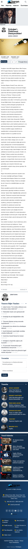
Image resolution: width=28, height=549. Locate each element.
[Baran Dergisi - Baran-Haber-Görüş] (13, 1)
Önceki (4, 289)
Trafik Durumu (8, 525)
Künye (21, 540)
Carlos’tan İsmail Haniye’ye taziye (13, 336)
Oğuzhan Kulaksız (15, 410)
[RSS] (21, 510)
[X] (9, 510)
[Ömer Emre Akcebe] (4, 405)
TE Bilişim (18, 547)
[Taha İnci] (4, 420)
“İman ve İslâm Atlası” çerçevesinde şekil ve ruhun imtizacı (17, 413)
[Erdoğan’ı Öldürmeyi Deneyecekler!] (14, 47)
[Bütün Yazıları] (26, 303)
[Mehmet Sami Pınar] (4, 397)
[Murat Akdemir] (4, 390)
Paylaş (5, 61)
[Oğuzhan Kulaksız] (4, 412)
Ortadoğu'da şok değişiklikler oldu (13, 316)
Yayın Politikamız (14, 542)
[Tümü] (26, 384)
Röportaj (8, 5)
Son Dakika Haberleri (19, 531)
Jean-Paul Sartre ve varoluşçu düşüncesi (15, 390)
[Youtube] (15, 510)
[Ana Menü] (1, 2)
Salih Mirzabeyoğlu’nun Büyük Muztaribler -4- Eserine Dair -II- (16, 398)
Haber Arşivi (7, 535)
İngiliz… (11, 428)
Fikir (2, 5)
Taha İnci (12, 419)
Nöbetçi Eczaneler (5, 521)
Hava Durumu (20, 520)
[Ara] (25, 2)
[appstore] (14, 514)
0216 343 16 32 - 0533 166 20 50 (15, 501)
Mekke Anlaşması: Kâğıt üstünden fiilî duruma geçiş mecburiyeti (17, 406)
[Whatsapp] (18, 510)
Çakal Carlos (13, 36)
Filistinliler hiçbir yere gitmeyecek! (13, 312)
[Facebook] (7, 510)
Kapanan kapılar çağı (15, 421)
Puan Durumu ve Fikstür (20, 526)
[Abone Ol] (22, 62)
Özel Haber (24, 5)
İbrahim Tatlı (13, 426)
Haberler (16, 5)
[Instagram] (12, 510)
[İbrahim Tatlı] (4, 427)
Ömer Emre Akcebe (15, 403)
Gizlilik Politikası (9, 540)
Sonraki (23, 289)
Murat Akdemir (14, 388)
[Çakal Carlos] (3, 30)
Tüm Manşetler (8, 530)
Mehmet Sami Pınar (15, 395)
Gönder (4, 375)
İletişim (16, 540)
